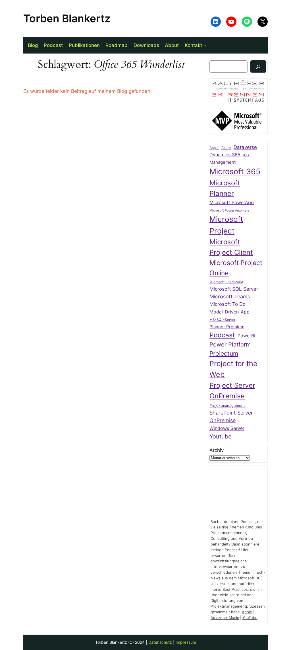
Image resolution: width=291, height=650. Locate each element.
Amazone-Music (225, 618)
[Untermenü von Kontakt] (204, 45)
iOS (246, 155)
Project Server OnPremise (232, 390)
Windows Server (226, 428)
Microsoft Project (226, 225)
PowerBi (246, 336)
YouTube (249, 618)
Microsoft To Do (227, 304)
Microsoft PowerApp (231, 202)
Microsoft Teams (229, 297)
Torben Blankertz (67, 18)
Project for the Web (233, 369)
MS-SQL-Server (222, 319)
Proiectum (223, 353)
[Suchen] (258, 66)
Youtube (220, 436)
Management (222, 162)
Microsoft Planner (224, 188)
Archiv (216, 450)
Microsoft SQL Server (233, 289)
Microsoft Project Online (235, 267)
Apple (214, 148)
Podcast (222, 335)
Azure (226, 148)
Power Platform (230, 344)
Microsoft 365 (234, 171)
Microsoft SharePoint (226, 282)
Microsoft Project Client (231, 247)
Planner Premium (226, 326)
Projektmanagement (227, 405)
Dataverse (245, 147)
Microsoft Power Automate (229, 210)
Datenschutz (160, 642)
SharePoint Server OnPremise (231, 417)
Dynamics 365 (224, 154)
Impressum (186, 642)
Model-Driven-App (229, 312)
